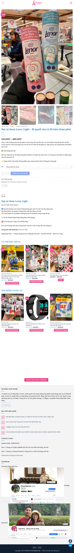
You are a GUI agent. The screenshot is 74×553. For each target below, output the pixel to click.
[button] (2, 2)
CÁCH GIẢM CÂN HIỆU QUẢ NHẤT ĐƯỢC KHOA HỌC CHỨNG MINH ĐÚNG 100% (33, 432)
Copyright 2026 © (28, 550)
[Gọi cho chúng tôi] (9, 405)
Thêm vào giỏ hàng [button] (12, 283)
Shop (12, 126)
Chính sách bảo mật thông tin (50, 550)
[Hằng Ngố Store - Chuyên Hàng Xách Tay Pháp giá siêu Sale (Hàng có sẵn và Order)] (37, 3)
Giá (2, 166)
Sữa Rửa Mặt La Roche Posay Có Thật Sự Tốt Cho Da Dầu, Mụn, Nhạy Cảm (30, 417)
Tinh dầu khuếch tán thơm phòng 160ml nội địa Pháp (35, 276)
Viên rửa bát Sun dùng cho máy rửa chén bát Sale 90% (60, 324)
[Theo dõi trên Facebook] (3, 405)
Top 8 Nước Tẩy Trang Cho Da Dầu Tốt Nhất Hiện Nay (23, 422)
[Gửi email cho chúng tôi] (6, 405)
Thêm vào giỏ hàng (20, 173)
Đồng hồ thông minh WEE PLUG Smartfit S (35, 324)
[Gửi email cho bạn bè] (6, 185)
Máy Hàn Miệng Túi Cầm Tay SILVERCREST (9, 324)
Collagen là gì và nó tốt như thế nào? (18, 427)
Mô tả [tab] (3, 196)
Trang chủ (4, 126)
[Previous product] (3, 135)
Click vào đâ (22, 229)
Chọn (60, 280)
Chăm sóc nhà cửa (21, 126)
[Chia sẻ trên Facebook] (3, 185)
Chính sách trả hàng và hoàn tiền (12, 455)
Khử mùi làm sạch (12, 182)
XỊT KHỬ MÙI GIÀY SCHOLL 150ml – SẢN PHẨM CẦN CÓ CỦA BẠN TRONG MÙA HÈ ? (12, 276)
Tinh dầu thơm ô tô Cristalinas (59, 275)
